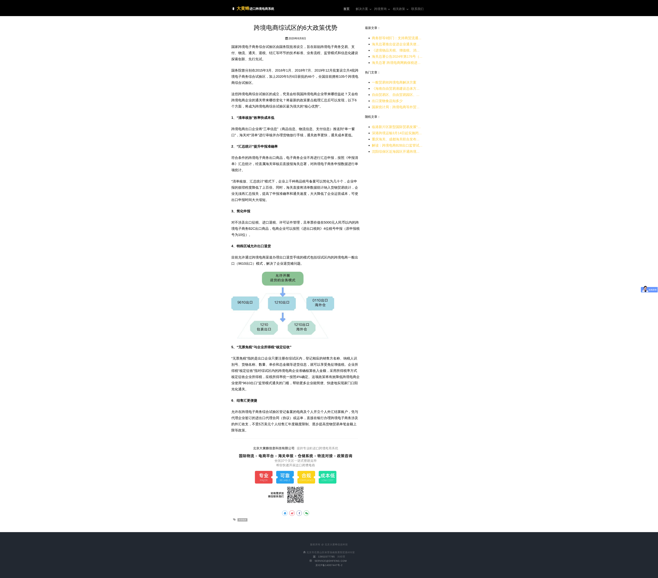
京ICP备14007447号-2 (329, 565)
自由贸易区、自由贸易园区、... (395, 95)
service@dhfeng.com (331, 561)
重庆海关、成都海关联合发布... (395, 139)
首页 (346, 9)
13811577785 (326, 556)
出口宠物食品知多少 (387, 101)
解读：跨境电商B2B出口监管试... (397, 145)
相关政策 (399, 9)
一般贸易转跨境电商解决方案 (394, 82)
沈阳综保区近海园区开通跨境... (395, 151)
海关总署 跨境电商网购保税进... (396, 63)
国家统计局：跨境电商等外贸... (395, 107)
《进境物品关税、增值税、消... (395, 50)
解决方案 (362, 9)
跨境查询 (380, 9)
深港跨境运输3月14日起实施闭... (397, 133)
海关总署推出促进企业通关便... (395, 44)
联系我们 (417, 9)
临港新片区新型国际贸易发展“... (396, 127)
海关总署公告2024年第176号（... (397, 56)
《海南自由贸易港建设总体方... (395, 88)
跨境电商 (242, 520)
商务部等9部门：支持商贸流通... (396, 38)
